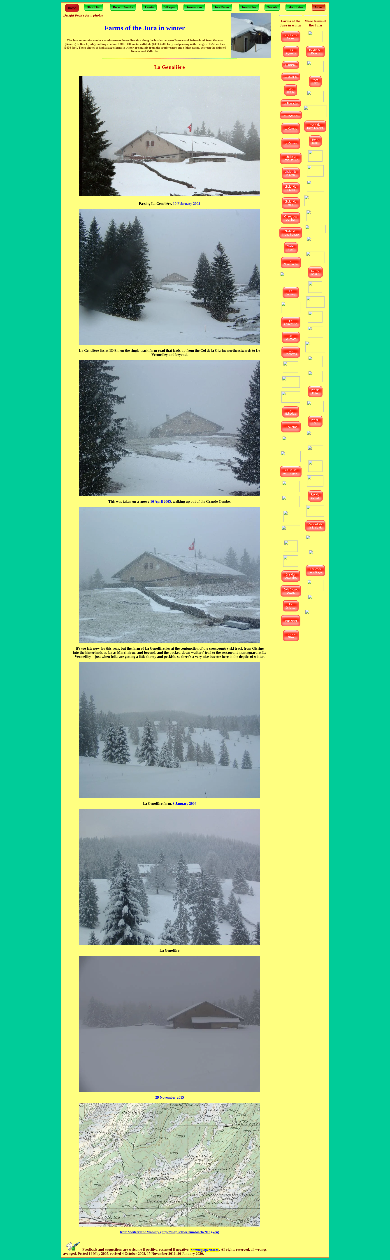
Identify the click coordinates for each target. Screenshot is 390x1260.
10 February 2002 (186, 203)
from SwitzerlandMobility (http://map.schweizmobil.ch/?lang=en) (169, 1232)
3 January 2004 (184, 803)
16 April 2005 (160, 501)
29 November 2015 (169, 1097)
